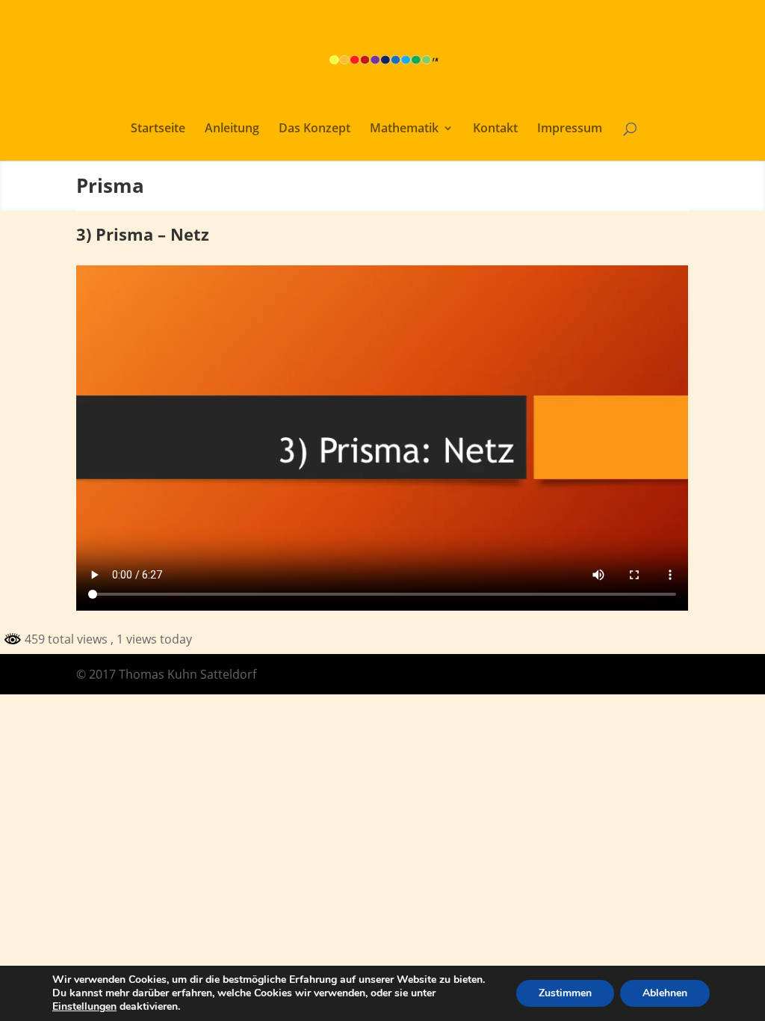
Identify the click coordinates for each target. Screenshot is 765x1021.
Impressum (569, 129)
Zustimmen (565, 993)
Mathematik (404, 129)
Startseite (158, 129)
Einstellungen (84, 1007)
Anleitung (232, 129)
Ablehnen (664, 993)
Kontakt (495, 129)
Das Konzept (314, 129)
